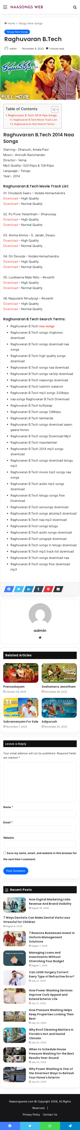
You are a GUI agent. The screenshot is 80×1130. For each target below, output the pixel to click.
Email (8, 822)
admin (13, 48)
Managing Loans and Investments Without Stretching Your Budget (46, 957)
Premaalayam (14, 687)
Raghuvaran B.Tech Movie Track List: (35, 119)
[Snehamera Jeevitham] (59, 673)
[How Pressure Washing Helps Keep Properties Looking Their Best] (14, 1015)
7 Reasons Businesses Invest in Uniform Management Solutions (52, 937)
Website (8, 837)
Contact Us (50, 1114)
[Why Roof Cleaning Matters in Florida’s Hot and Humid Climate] (14, 1035)
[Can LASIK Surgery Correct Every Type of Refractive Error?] (14, 977)
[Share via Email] (57, 589)
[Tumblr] (37, 589)
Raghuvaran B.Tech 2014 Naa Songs (32, 115)
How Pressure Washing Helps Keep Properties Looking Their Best (51, 1014)
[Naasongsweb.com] (26, 7)
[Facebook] (8, 589)
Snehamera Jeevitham (59, 687)
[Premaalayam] (20, 673)
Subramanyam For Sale (20, 722)
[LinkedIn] (27, 589)
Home (11, 23)
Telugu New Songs (30, 23)
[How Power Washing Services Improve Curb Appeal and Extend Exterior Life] (14, 996)
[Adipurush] (59, 707)
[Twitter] (18, 589)
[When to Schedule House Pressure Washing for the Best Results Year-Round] (14, 1055)
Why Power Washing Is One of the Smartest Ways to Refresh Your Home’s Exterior (51, 1073)
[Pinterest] (47, 589)
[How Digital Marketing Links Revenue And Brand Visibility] (14, 905)
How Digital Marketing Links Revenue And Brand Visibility (50, 901)
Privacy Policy (31, 1114)
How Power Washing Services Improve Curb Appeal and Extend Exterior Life (51, 994)
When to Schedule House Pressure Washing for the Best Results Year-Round (51, 1053)
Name (8, 807)
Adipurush (49, 722)
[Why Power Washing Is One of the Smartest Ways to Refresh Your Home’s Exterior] (14, 1074)
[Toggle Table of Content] (52, 109)
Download (10, 198)
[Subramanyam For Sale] (20, 707)
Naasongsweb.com (21, 1101)
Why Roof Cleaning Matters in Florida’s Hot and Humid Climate (51, 1034)
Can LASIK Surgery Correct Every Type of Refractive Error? (51, 974)
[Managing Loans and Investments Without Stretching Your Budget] (14, 958)
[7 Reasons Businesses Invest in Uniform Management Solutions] (14, 938)
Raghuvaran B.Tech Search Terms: (34, 124)
